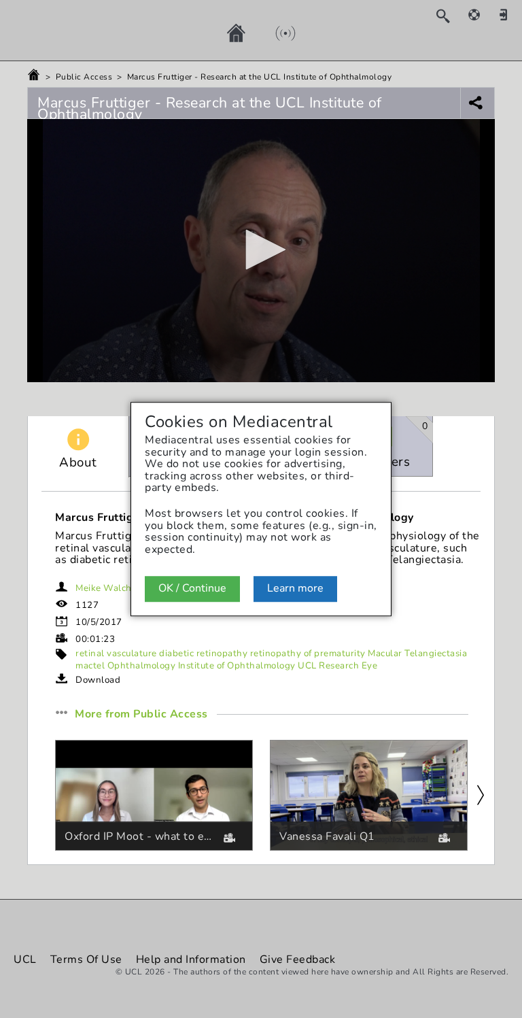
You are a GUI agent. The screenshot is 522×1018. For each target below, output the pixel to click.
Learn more (295, 588)
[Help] (481, 14)
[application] (261, 250)
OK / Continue (192, 588)
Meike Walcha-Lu (113, 588)
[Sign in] (508, 14)
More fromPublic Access (141, 715)
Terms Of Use (86, 959)
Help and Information (191, 959)
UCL (25, 959)
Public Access (84, 76)
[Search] (449, 15)
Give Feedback (298, 959)
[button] (261, 249)
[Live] (271, 32)
